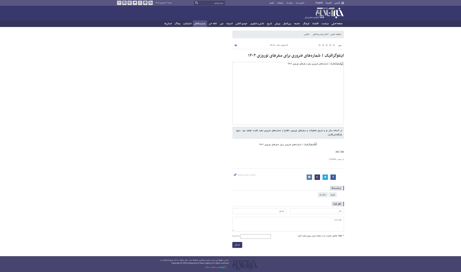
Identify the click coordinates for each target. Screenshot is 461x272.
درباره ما (290, 2)
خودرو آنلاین (241, 24)
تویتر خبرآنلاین (135, 3)
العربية (329, 2)
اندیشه (229, 24)
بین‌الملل (287, 24)
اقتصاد (315, 24)
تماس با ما (300, 2)
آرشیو (272, 2)
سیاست (325, 24)
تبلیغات (280, 2)
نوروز (332, 194)
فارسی (337, 2)
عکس (306, 34)
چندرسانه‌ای (200, 24)
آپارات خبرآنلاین (129, 3)
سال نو (323, 194)
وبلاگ (177, 24)
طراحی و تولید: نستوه (213, 267)
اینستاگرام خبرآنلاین (140, 3)
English (319, 2)
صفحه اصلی (337, 24)
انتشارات (187, 24)
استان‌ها (168, 24)
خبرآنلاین (324, 13)
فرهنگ (306, 24)
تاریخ (269, 24)
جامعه (297, 24)
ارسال (237, 245)
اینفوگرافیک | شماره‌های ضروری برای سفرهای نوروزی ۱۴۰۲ (296, 55)
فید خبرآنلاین (150, 3)
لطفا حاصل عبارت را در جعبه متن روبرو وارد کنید (321, 236)
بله (124, 3)
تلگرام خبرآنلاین (145, 3)
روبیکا (119, 3)
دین (221, 24)
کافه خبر (213, 24)
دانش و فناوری (257, 24)
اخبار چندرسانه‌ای (320, 34)
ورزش (277, 24)
